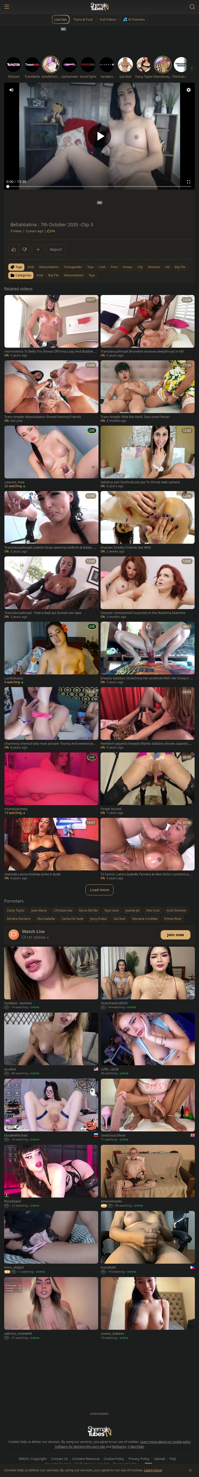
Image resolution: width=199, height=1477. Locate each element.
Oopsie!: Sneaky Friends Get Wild (126, 547)
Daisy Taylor (16, 910)
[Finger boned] (148, 784)
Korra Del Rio (88, 910)
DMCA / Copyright (33, 1458)
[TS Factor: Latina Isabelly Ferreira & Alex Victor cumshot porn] (148, 849)
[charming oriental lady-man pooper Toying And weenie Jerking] (51, 718)
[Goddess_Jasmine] (51, 978)
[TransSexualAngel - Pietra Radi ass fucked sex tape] (51, 588)
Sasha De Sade (72, 918)
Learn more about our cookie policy (165, 1442)
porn (114, 267)
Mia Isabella (46, 918)
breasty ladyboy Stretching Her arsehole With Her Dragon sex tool (146, 678)
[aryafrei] (51, 1044)
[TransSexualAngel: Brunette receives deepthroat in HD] (148, 326)
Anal (40, 275)
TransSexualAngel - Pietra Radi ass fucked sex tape (42, 613)
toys (90, 267)
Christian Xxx (63, 910)
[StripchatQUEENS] (148, 978)
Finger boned (111, 809)
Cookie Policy (114, 1458)
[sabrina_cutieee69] (51, 1309)
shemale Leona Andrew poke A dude (32, 874)
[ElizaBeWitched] (51, 1110)
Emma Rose (172, 918)
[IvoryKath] (148, 1242)
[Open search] (192, 6)
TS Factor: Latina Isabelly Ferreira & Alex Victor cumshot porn (146, 874)
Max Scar (153, 910)
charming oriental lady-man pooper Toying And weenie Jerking (50, 743)
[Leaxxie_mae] (51, 457)
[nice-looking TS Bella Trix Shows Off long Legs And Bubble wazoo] (51, 326)
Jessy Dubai (98, 918)
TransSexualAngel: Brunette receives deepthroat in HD (142, 351)
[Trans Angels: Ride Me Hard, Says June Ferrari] (148, 392)
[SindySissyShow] (148, 1110)
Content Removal (85, 1458)
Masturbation (73, 275)
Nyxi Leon (112, 910)
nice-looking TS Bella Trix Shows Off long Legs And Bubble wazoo (50, 351)
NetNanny (119, 1446)
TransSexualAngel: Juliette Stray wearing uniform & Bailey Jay (50, 547)
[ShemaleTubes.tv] (99, 7)
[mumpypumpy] (51, 784)
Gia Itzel (119, 918)
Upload (159, 1458)
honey (127, 267)
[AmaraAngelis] (148, 1176)
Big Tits (53, 275)
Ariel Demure (176, 910)
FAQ (172, 1458)
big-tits (180, 267)
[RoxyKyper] (51, 1176)
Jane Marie (39, 910)
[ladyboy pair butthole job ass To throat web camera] (148, 457)
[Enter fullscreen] (188, 182)
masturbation (49, 267)
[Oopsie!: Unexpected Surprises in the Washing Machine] (148, 588)
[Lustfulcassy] (51, 653)
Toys (92, 275)
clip (140, 267)
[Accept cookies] (190, 1470)
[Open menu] (6, 6)
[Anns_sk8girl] (51, 1242)
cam (102, 267)
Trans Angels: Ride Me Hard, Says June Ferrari (135, 416)
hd (167, 267)
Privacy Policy (139, 1458)
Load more (99, 889)
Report (56, 249)
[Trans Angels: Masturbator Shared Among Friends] (51, 392)
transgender (73, 267)
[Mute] (11, 90)
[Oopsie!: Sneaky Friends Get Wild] (148, 522)
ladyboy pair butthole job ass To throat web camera (140, 482)
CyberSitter (136, 1446)
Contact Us (59, 1458)
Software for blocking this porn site (80, 1446)
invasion (154, 267)
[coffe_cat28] (148, 1044)
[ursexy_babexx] (148, 1309)
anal (30, 267)
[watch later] (10, 300)
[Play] (99, 136)
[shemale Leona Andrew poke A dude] (51, 849)
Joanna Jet (132, 910)
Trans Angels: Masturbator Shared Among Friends (42, 416)
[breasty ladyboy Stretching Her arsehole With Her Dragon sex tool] (148, 653)
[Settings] (188, 90)
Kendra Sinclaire (19, 918)
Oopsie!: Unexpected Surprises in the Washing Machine (143, 613)
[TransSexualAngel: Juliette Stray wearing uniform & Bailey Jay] (51, 522)
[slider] (99, 186)
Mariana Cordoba (145, 918)
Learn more (153, 1470)
